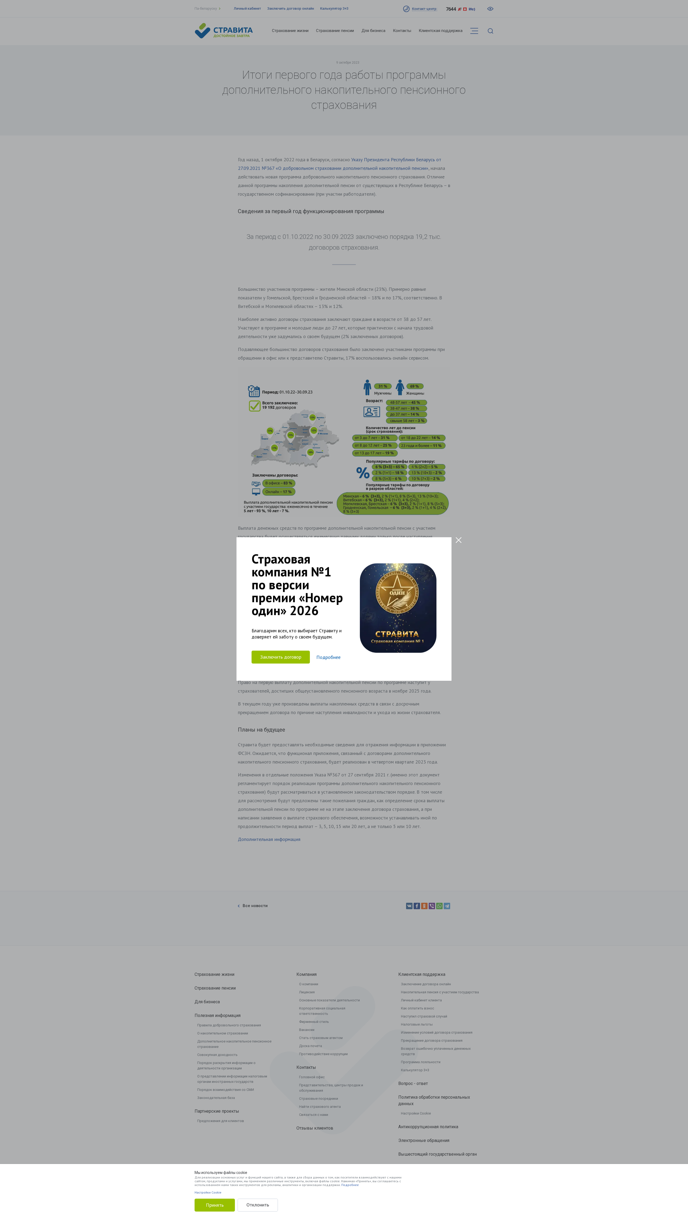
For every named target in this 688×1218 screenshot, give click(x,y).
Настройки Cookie (208, 1192)
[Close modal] (458, 540)
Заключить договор (280, 657)
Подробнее (350, 1185)
